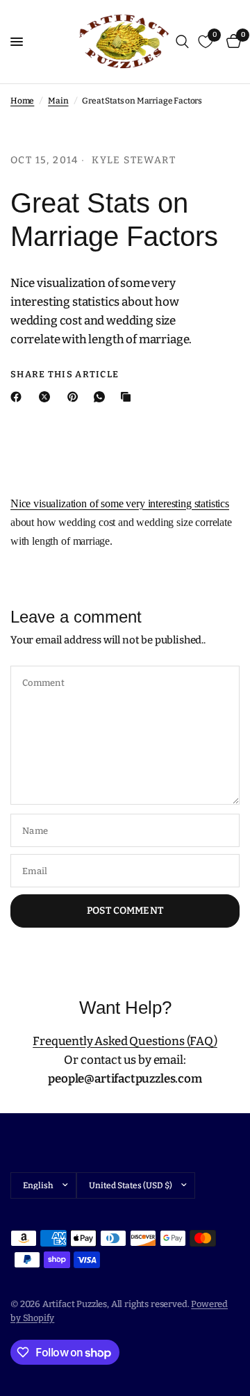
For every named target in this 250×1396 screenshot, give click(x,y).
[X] (47, 396)
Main (58, 101)
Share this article (64, 374)
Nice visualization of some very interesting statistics (119, 503)
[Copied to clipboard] (128, 396)
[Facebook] (18, 396)
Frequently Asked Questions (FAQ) (125, 1041)
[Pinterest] (75, 396)
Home (22, 101)
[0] (231, 41)
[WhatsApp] (102, 396)
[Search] (182, 41)
